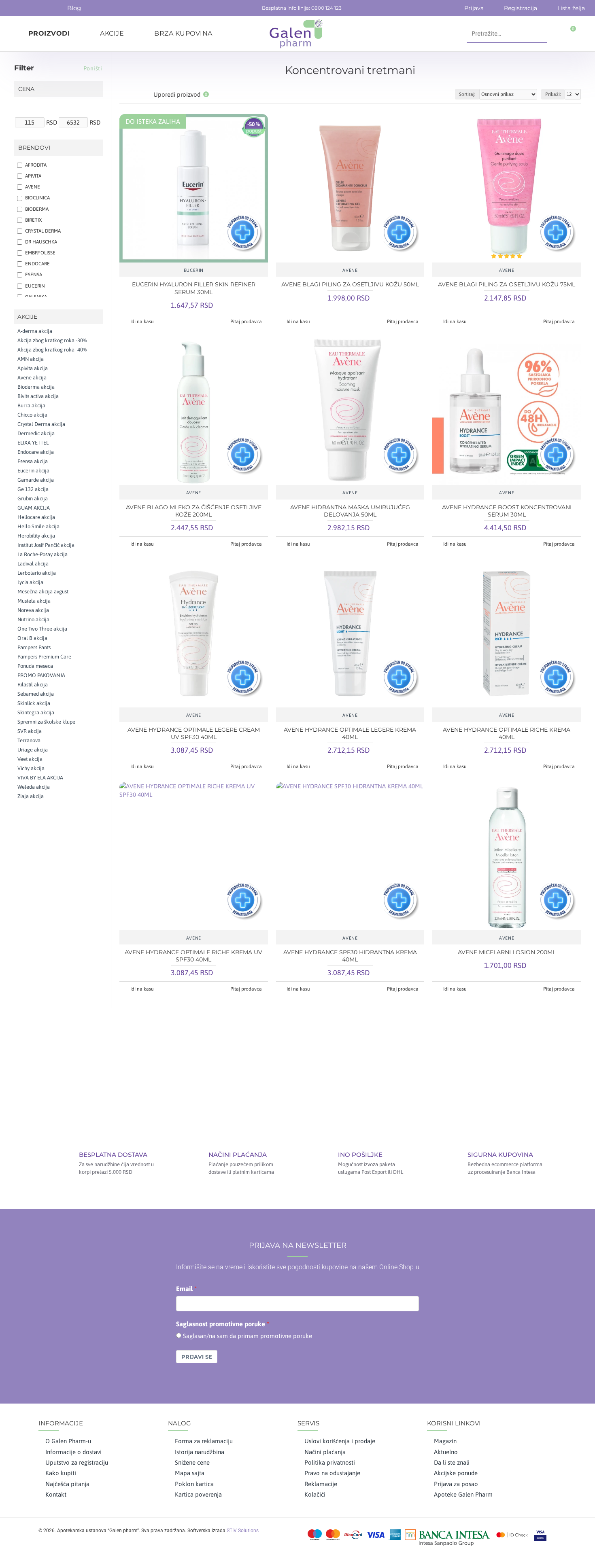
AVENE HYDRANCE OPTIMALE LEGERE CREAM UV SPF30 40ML (194, 733)
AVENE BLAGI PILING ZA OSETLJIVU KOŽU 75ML (506, 284)
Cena (26, 89)
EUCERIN (194, 270)
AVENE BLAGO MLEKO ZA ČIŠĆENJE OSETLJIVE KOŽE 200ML (193, 511)
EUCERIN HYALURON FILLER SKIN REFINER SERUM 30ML (193, 288)
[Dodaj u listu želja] (193, 258)
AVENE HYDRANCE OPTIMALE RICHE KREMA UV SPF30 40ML (193, 956)
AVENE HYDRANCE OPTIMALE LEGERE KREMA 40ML (350, 733)
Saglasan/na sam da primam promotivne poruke (247, 1335)
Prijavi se (196, 1356)
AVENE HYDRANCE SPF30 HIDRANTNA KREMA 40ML (350, 956)
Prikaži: (553, 94)
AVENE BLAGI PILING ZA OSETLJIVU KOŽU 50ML (350, 284)
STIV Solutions (243, 1530)
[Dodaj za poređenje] (218, 258)
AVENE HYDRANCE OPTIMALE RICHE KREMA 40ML (506, 733)
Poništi (92, 68)
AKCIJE (27, 316)
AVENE (349, 270)
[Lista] (135, 94)
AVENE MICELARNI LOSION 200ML (507, 952)
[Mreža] (124, 94)
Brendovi (34, 147)
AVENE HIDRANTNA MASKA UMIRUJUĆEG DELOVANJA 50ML (350, 511)
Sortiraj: (467, 94)
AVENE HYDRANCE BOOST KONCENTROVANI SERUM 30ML (507, 511)
